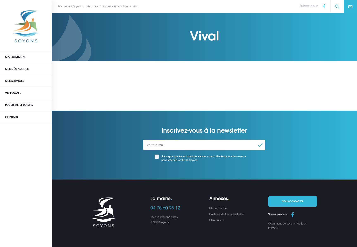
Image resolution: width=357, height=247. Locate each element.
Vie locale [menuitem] (92, 6)
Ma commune (15, 57)
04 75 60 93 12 (165, 208)
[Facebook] (324, 7)
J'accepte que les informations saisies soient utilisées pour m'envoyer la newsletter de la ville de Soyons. (203, 158)
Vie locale (13, 93)
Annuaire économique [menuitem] (115, 6)
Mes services (14, 81)
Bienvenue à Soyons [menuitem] (70, 6)
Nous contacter (292, 201)
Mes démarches (17, 69)
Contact (11, 117)
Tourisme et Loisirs (19, 105)
